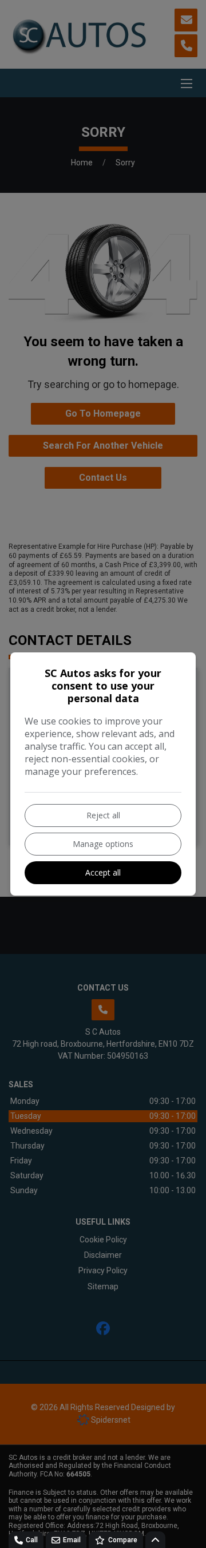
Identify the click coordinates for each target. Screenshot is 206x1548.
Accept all (103, 872)
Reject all (103, 815)
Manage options (103, 843)
